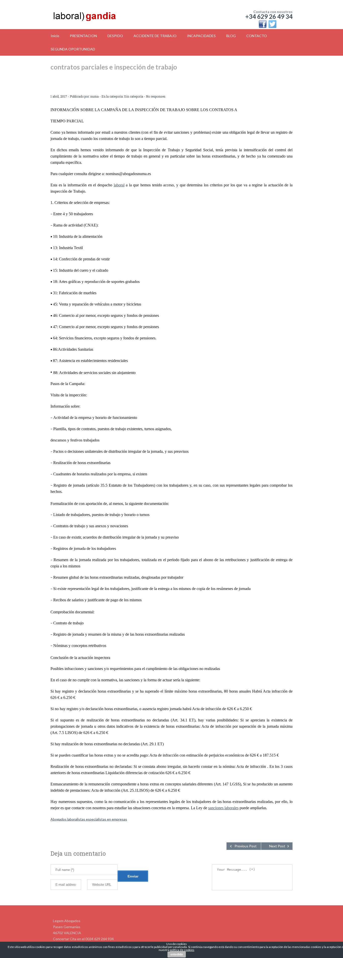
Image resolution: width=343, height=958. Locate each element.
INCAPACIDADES (201, 36)
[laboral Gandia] (98, 15)
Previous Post (246, 846)
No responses (155, 96)
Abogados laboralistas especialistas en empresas (88, 819)
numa (94, 96)
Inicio (55, 36)
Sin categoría (133, 96)
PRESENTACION (83, 36)
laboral (119, 185)
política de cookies (182, 950)
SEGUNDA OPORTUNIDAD (73, 49)
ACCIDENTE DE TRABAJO (155, 36)
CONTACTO (256, 36)
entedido (176, 954)
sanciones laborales (223, 808)
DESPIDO (115, 36)
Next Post (277, 846)
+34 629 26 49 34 (269, 16)
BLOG (231, 36)
